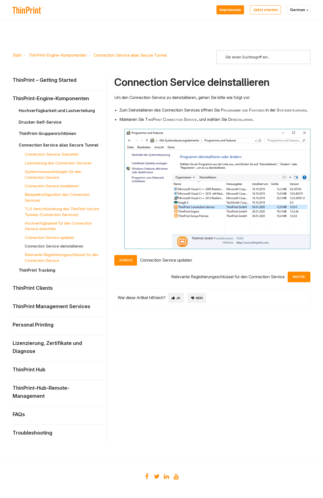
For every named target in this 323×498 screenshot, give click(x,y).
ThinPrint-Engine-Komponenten (58, 55)
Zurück (126, 260)
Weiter (298, 277)
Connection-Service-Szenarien (52, 154)
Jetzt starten (265, 9)
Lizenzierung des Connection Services (58, 163)
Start (17, 55)
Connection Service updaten (49, 237)
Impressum (230, 9)
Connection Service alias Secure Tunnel (130, 55)
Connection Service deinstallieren (54, 246)
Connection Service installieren (52, 186)
